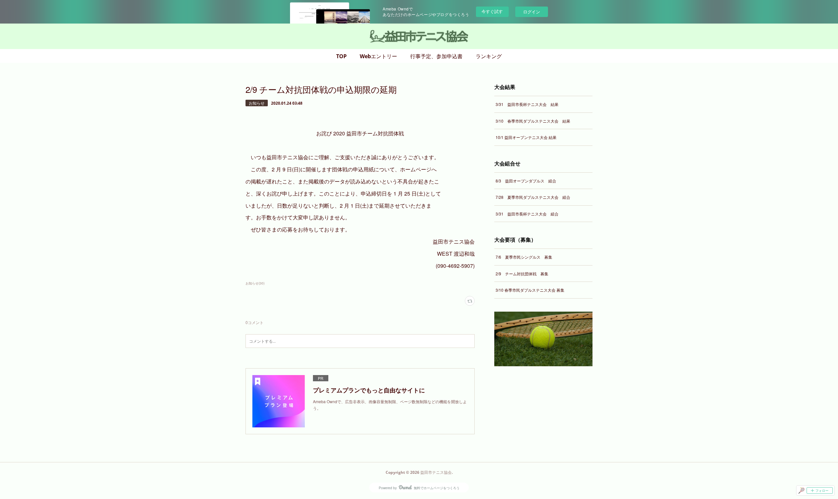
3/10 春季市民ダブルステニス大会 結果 (533, 121)
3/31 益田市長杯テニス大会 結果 (527, 104)
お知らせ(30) (255, 283)
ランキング (489, 56)
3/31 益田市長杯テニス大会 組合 (527, 213)
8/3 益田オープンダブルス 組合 (526, 180)
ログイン (531, 12)
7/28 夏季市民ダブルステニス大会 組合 (533, 197)
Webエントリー (378, 56)
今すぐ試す (492, 11)
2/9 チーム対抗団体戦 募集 (522, 273)
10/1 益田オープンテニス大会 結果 (526, 137)
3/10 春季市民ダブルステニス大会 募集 (530, 290)
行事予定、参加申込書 (436, 56)
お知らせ (256, 103)
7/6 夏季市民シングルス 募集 (524, 257)
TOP (341, 56)
